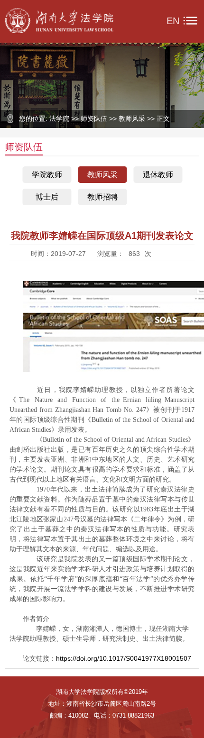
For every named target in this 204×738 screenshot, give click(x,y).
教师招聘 (102, 197)
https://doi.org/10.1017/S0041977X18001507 (123, 658)
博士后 (47, 197)
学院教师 (47, 175)
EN (173, 21)
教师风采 (102, 175)
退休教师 (158, 175)
